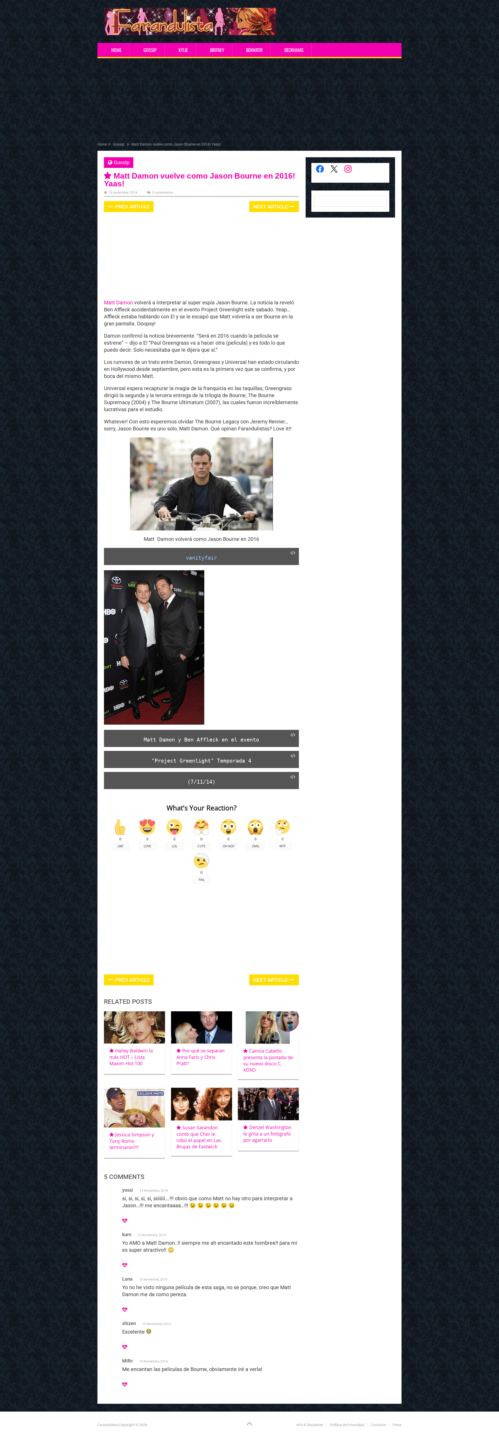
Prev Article (132, 207)
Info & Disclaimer (309, 1425)
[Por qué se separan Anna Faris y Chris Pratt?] (201, 1027)
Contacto (378, 1425)
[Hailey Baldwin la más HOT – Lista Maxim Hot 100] (134, 1027)
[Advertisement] (249, 101)
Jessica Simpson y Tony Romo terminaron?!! (131, 1140)
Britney (217, 50)
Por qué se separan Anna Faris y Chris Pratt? (200, 1056)
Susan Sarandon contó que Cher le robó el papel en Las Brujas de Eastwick (198, 1137)
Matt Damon (118, 302)
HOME (116, 50)
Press (397, 1425)
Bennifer (254, 50)
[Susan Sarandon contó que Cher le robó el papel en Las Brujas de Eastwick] (201, 1104)
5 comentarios (162, 192)
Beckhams (294, 50)
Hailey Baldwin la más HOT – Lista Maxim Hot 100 (131, 1056)
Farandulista (107, 1425)
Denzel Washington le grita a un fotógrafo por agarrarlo (267, 1133)
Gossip (150, 50)
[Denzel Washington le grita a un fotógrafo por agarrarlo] (268, 1104)
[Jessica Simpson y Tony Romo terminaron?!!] (134, 1107)
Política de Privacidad (347, 1425)
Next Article (271, 207)
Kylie (183, 50)
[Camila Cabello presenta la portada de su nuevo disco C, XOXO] (268, 1027)
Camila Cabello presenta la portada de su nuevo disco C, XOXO (268, 1060)
